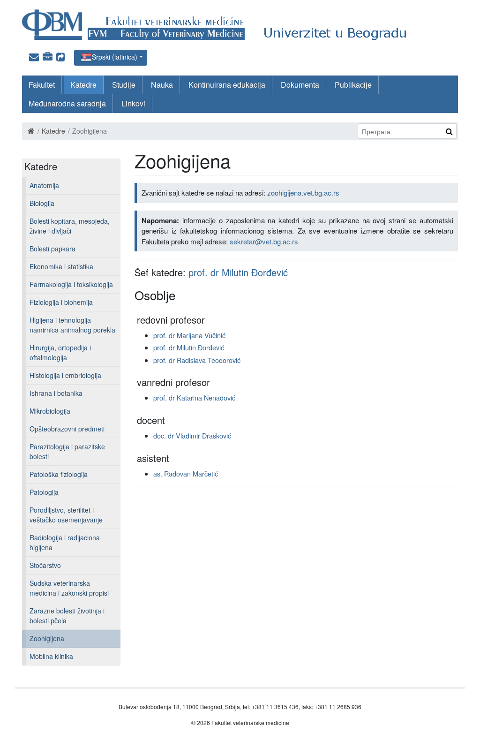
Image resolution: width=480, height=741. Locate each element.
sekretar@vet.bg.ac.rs (264, 241)
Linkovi (133, 103)
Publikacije (353, 84)
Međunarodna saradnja (67, 103)
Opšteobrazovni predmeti (67, 428)
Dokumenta (300, 84)
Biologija (42, 203)
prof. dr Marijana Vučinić (189, 335)
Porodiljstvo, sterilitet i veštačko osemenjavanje (66, 514)
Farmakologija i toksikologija (71, 284)
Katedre (83, 84)
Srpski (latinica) (114, 56)
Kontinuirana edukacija (226, 84)
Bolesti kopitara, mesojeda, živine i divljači (70, 225)
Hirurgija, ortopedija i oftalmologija (60, 352)
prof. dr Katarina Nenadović (194, 397)
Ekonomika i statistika (61, 266)
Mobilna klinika (51, 656)
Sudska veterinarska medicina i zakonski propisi (69, 587)
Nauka (162, 84)
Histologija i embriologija (65, 375)
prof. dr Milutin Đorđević (238, 272)
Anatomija (44, 185)
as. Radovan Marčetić (185, 473)
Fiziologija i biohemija (61, 302)
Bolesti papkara (52, 248)
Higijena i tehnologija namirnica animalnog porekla (72, 324)
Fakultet (42, 84)
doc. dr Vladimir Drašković (192, 435)
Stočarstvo (45, 565)
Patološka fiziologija (59, 474)
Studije (123, 84)
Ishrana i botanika (56, 393)
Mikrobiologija (50, 411)
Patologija (44, 492)
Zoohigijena (47, 638)
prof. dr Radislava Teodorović (196, 360)
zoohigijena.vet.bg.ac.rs (303, 192)
